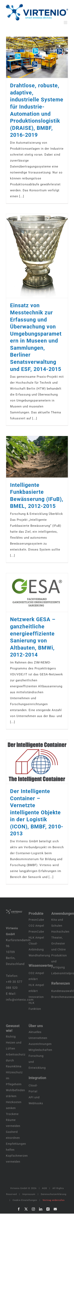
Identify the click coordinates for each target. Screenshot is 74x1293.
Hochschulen (60, 931)
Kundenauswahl (62, 991)
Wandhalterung (39, 955)
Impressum (28, 1194)
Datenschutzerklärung (53, 1194)
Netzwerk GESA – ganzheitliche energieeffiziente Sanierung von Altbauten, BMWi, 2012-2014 (32, 592)
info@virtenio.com (20, 999)
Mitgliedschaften (40, 1049)
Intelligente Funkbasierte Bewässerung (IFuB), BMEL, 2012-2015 (32, 456)
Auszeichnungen (40, 1044)
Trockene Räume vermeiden (13, 1119)
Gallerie (42, 57)
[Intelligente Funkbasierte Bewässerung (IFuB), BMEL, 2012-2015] (37, 457)
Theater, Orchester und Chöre (58, 943)
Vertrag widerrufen (54, 1200)
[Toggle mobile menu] (66, 22)
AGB (44, 1188)
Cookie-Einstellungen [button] (25, 1200)
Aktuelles (35, 1032)
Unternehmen (38, 1038)
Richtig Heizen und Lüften (14, 1042)
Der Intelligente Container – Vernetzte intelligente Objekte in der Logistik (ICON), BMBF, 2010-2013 (32, 761)
